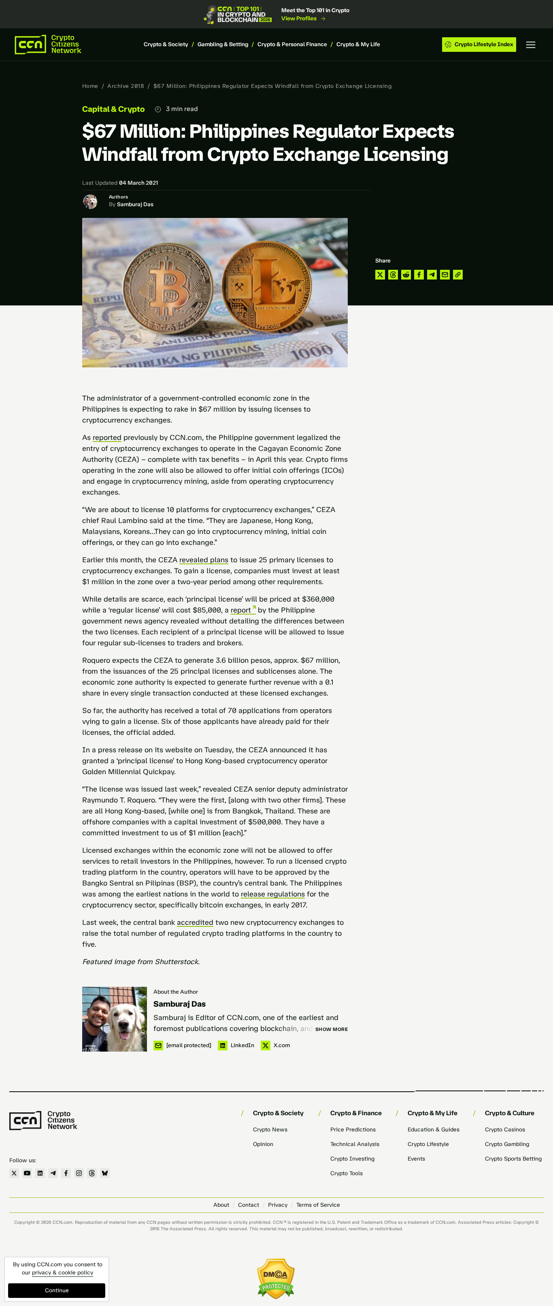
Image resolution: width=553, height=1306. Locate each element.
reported (107, 437)
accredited (195, 922)
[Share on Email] (445, 275)
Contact (248, 1204)
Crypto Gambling (507, 1144)
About (221, 1204)
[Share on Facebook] (419, 275)
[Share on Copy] (458, 275)
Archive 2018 (125, 86)
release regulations (273, 894)
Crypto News (270, 1129)
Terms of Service (318, 1204)
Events (416, 1158)
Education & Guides (433, 1129)
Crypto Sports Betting (513, 1158)
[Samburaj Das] (114, 1019)
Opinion (263, 1144)
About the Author (175, 991)
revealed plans (203, 559)
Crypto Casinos (505, 1129)
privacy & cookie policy (62, 1272)
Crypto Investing (352, 1158)
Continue (57, 1290)
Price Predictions (353, 1129)
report (241, 610)
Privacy (277, 1204)
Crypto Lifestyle (428, 1144)
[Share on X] (380, 275)
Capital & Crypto (113, 109)
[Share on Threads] (393, 275)
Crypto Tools (346, 1173)
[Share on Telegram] (432, 275)
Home (90, 86)
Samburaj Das (135, 204)
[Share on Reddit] (406, 275)
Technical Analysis (354, 1144)
